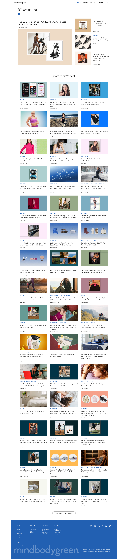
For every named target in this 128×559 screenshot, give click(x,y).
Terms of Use (93, 549)
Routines (33, 14)
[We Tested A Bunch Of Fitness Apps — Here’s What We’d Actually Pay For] (64, 147)
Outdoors (41, 14)
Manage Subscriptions (57, 530)
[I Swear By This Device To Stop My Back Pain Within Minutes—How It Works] (33, 174)
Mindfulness (20, 537)
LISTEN (92, 2)
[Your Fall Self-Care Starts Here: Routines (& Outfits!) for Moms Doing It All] (64, 285)
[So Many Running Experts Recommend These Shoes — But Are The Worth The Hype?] (94, 487)
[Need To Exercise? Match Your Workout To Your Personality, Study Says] (33, 285)
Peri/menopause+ (33, 534)
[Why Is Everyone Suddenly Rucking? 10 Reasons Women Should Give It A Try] (33, 458)
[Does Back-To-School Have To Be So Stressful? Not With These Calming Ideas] (33, 371)
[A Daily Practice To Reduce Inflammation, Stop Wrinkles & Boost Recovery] (33, 203)
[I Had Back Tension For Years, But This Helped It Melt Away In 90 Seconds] (94, 258)
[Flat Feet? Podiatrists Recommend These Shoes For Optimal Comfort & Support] (64, 428)
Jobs (84, 549)
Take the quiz (57, 534)
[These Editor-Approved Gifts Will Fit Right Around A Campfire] (94, 231)
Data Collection (94, 551)
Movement (19, 533)
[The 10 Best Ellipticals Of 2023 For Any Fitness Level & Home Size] (45, 47)
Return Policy (108, 549)
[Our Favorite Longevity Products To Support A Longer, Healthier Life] (33, 342)
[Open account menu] (113, 3)
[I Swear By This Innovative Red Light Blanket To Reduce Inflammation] (94, 285)
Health (18, 529)
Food (18, 531)
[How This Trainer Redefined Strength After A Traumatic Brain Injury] (33, 119)
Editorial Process (101, 551)
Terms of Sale (87, 549)
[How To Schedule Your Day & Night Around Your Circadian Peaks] (94, 371)
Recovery (49, 14)
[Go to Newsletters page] (108, 3)
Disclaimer (98, 549)
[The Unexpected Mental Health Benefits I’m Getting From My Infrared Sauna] (94, 458)
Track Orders (57, 532)
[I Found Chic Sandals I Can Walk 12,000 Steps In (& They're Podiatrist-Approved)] (33, 487)
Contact (56, 536)
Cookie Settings (107, 551)
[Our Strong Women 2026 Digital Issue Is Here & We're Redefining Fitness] (64, 174)
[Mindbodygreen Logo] (20, 3)
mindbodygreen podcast (45, 530)
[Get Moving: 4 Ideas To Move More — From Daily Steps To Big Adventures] (94, 313)
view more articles (64, 513)
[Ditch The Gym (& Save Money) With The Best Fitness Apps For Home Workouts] (33, 90)
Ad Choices (90, 551)
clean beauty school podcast (45, 533)
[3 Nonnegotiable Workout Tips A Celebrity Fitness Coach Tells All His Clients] (83, 58)
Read (19, 525)
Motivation (25, 14)
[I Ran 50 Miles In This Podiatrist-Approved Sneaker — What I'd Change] (64, 371)
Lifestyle (19, 535)
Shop (56, 525)
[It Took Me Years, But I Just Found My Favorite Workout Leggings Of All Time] (64, 119)
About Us (56, 539)
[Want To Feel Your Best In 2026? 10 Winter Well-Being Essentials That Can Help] (94, 174)
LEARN (85, 2)
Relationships (20, 540)
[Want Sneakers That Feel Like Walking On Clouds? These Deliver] (33, 313)
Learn (32, 525)
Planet (18, 542)
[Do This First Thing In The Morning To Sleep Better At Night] (33, 399)
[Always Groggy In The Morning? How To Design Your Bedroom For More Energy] (64, 399)
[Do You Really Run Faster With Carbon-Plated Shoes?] (94, 203)
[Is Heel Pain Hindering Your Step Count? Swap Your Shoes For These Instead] (83, 41)
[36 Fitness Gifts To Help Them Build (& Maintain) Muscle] (64, 342)
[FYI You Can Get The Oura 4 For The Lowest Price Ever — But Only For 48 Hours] (64, 90)
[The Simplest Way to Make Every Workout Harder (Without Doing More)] (94, 119)
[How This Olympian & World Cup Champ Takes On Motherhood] (33, 147)
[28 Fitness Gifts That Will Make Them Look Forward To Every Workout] (64, 231)
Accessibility (85, 551)
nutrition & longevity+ (32, 532)
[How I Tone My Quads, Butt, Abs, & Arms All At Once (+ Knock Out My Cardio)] (33, 231)
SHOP (101, 2)
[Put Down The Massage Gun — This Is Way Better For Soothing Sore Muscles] (64, 203)
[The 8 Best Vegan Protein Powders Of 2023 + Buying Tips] (83, 25)
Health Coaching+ (33, 529)
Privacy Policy (102, 549)
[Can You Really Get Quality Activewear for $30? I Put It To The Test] (94, 147)
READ (79, 2)
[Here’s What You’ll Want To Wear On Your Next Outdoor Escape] (64, 258)
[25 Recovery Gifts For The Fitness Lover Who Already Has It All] (33, 258)
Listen (45, 525)
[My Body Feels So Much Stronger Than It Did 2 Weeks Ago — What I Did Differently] (33, 428)
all (19, 14)
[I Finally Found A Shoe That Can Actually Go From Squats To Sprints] (94, 90)
